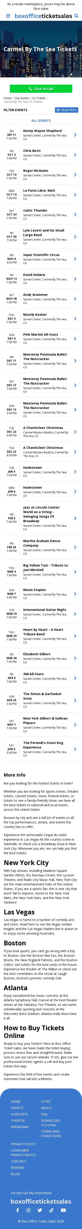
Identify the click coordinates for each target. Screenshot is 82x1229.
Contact (18, 1161)
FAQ (44, 1114)
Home (15, 1101)
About (46, 1108)
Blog (15, 1174)
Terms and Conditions (51, 1133)
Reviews (17, 1167)
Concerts (19, 1114)
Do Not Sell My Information (31, 1193)
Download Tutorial (50, 1122)
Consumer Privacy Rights (23, 1152)
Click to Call (43, 88)
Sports (17, 1108)
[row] (41, 135)
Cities (46, 1101)
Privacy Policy (23, 1144)
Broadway (20, 1127)
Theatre (18, 1120)
